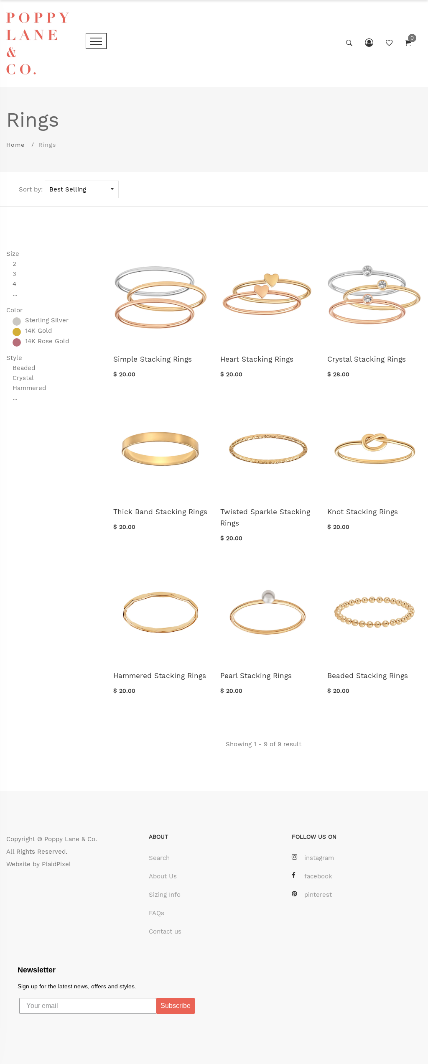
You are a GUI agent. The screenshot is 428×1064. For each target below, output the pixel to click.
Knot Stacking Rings (362, 512)
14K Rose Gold (47, 341)
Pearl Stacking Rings (256, 675)
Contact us (165, 931)
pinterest (318, 894)
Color (14, 310)
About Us (163, 876)
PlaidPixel (56, 864)
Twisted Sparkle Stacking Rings (265, 517)
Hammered (29, 388)
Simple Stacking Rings (152, 359)
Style (14, 358)
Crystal (23, 378)
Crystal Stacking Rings (366, 359)
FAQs (156, 913)
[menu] (96, 41)
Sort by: (31, 189)
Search (159, 858)
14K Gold (38, 331)
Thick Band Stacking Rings (160, 512)
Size (12, 254)
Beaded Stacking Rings (367, 675)
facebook (318, 876)
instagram (319, 858)
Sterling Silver (47, 320)
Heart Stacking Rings (256, 359)
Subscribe (175, 1005)
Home (15, 144)
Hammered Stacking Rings (159, 675)
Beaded (24, 368)
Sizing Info (165, 894)
